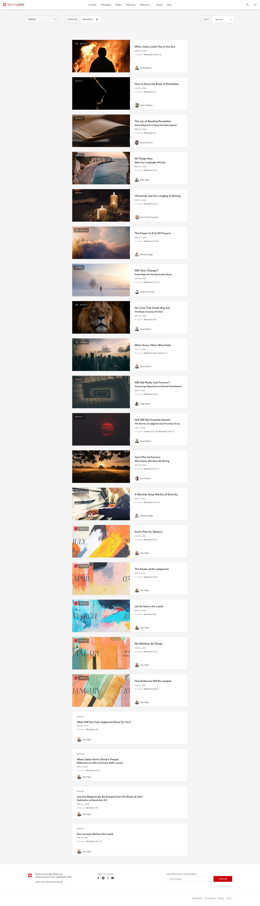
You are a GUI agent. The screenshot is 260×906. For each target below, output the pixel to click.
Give (169, 4)
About (159, 4)
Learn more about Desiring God (49, 882)
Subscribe (222, 879)
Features (144, 4)
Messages (106, 4)
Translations (197, 898)
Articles (93, 4)
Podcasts (131, 4)
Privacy (220, 898)
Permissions (210, 898)
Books (119, 4)
